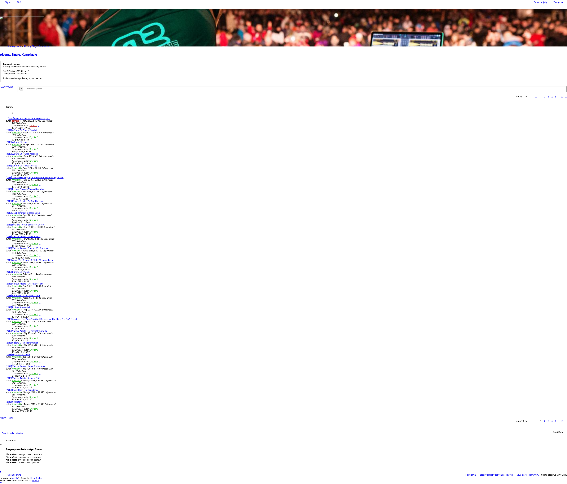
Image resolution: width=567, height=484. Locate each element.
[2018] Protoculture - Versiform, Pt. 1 (23, 295)
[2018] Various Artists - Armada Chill (23, 378)
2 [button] (544, 96)
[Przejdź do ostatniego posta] (38, 125)
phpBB (15, 478)
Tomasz (15, 121)
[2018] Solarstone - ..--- (16, 402)
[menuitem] (18, 2)
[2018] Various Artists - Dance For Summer (26, 366)
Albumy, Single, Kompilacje (18, 54)
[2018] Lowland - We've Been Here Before (25, 225)
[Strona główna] (22, 30)
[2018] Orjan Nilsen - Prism (18, 354)
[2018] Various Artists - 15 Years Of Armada (26, 331)
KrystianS (16, 132)
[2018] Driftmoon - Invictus (18, 272)
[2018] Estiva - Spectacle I (18, 307)
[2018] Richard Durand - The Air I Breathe (25, 189)
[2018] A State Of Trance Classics (21, 166)
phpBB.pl (35, 480)
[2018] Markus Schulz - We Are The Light (25, 201)
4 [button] (552, 96)
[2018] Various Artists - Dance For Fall (23, 236)
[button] (536, 96)
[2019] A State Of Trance (17, 142)
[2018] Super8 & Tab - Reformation (22, 343)
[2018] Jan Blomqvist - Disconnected (23, 213)
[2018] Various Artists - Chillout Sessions (24, 284)
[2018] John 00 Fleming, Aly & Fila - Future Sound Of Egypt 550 (34, 177)
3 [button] (548, 96)
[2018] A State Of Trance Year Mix (22, 154)
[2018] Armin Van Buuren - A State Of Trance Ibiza (29, 260)
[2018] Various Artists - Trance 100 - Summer (27, 248)
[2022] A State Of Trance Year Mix (22, 130)
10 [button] (562, 96)
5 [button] (555, 96)
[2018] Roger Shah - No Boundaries (22, 390)
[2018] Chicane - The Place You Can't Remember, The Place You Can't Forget (41, 319)
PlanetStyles (36, 478)
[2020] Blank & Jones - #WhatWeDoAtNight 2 (29, 118)
